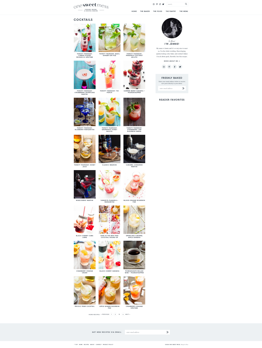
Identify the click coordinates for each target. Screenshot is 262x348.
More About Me (171, 61)
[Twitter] (163, 4)
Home (134, 11)
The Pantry (171, 11)
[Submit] (186, 4)
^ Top (76, 344)
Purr (187, 344)
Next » (127, 314)
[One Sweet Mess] (91, 7)
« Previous (105, 314)
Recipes (86, 344)
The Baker (145, 11)
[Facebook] (160, 4)
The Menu (184, 11)
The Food (157, 11)
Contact (99, 344)
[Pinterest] (157, 4)
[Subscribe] (183, 88)
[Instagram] (153, 4)
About (92, 344)
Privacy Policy (108, 344)
